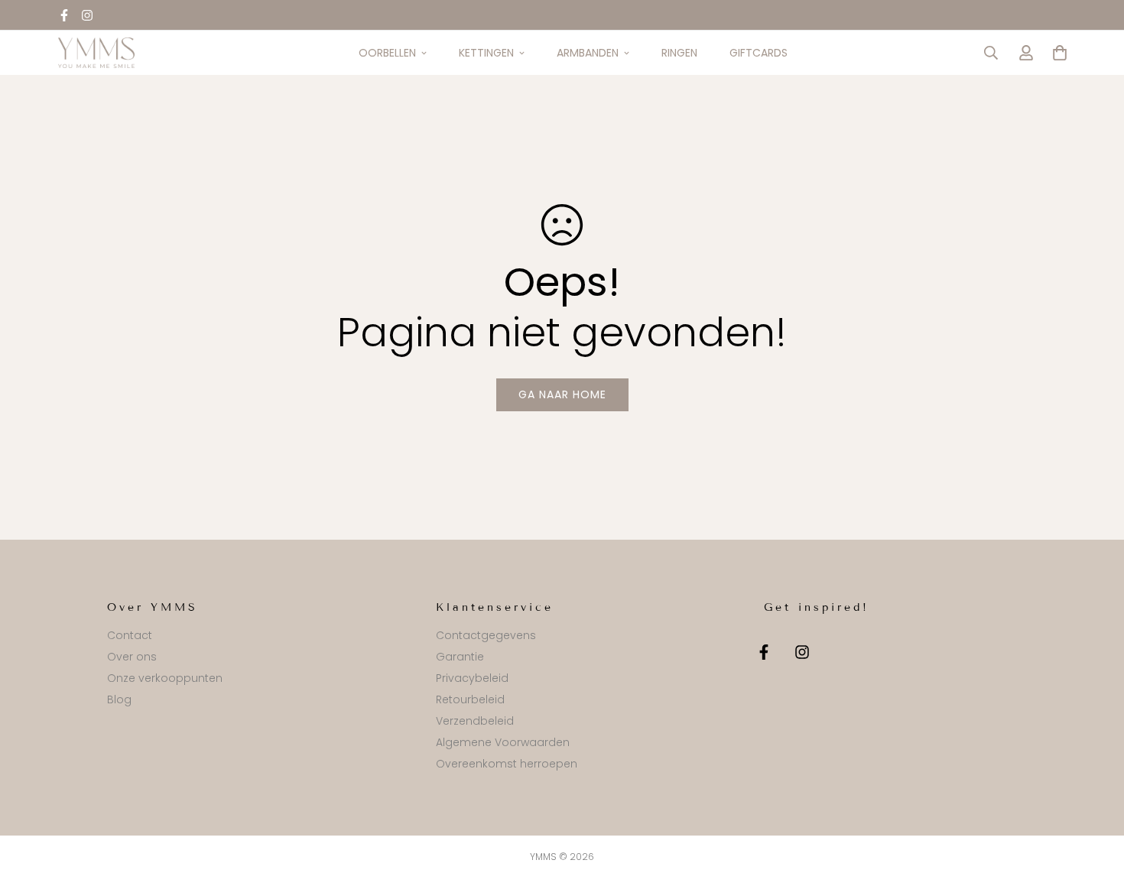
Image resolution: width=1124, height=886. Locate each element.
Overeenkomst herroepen (506, 763)
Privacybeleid (472, 678)
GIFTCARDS (758, 52)
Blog (119, 699)
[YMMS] (96, 53)
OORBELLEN (387, 52)
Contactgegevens (486, 635)
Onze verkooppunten (165, 678)
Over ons (132, 656)
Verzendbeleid (475, 721)
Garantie (460, 656)
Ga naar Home (562, 394)
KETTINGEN (486, 52)
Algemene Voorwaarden (503, 742)
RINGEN (679, 52)
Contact (129, 635)
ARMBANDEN (588, 52)
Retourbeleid (470, 699)
